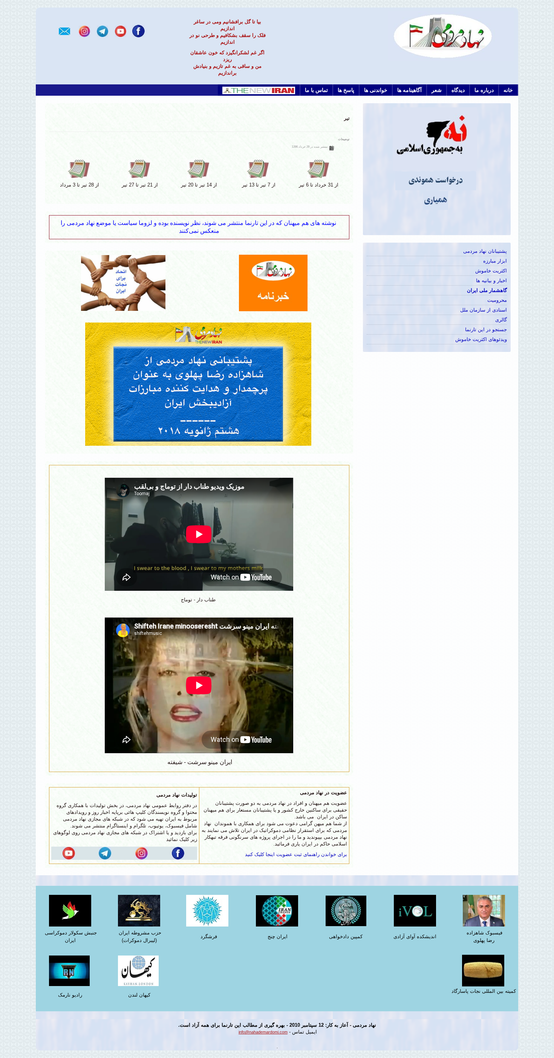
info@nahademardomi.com (263, 1032)
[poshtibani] (199, 384)
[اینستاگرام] (84, 31)
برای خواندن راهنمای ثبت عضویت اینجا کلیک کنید (296, 854)
